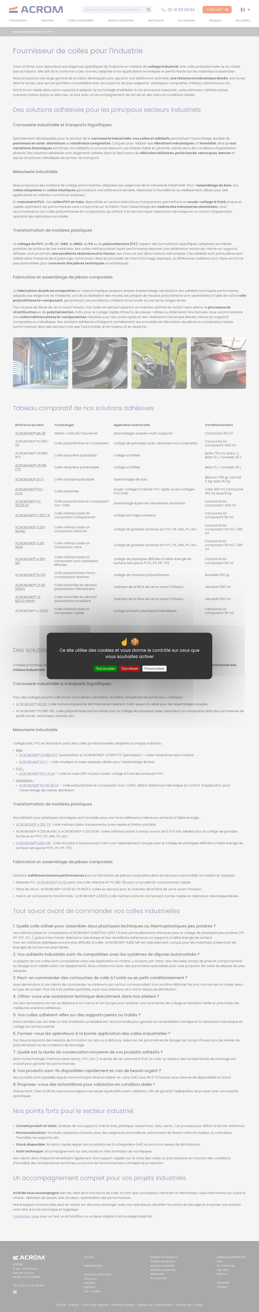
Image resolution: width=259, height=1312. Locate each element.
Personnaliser (154, 668)
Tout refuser (129, 668)
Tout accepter (105, 668)
